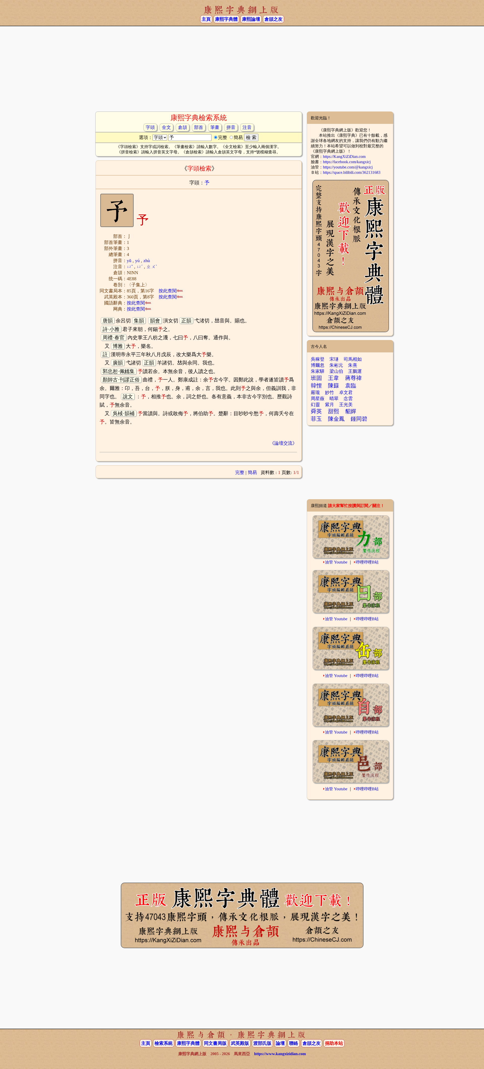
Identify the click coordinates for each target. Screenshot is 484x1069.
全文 (166, 127)
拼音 (230, 127)
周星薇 (317, 398)
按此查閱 (168, 290)
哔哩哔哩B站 (367, 562)
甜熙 (333, 411)
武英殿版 (240, 1043)
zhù (146, 260)
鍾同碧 (359, 419)
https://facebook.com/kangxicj (347, 162)
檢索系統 (164, 1043)
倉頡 (182, 127)
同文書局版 (215, 1043)
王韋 (333, 378)
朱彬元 (336, 365)
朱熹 (352, 365)
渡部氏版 (262, 1043)
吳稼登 (317, 359)
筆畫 (214, 127)
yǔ (129, 260)
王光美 (346, 404)
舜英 (316, 411)
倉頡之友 (273, 19)
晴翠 (334, 398)
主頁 (206, 19)
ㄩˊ (140, 266)
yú (137, 260)
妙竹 (329, 392)
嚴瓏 (315, 392)
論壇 (280, 1043)
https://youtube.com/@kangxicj (348, 167)
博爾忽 (317, 365)
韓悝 (316, 385)
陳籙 (333, 385)
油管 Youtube (336, 562)
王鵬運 (355, 371)
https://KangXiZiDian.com (344, 156)
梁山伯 (336, 371)
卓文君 (346, 392)
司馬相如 (353, 359)
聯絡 (293, 1043)
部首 (198, 127)
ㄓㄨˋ (151, 266)
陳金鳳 (336, 419)
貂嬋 (350, 411)
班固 (316, 378)
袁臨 (350, 385)
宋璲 (334, 359)
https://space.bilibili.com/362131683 (351, 172)
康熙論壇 (251, 19)
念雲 (348, 398)
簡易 (252, 472)
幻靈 (315, 404)
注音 (247, 127)
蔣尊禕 (353, 378)
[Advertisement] (242, 71)
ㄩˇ (130, 266)
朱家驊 (317, 371)
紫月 (329, 404)
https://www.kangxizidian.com (280, 1054)
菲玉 (316, 419)
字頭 (150, 127)
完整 (239, 472)
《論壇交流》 (283, 443)
